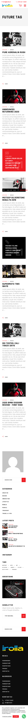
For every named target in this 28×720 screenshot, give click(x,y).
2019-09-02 (4, 49)
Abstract (4, 565)
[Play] (3, 190)
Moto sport (5, 569)
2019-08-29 (4, 400)
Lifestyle (5, 502)
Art (17, 565)
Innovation (6, 499)
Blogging (4, 567)
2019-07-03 (10, 524)
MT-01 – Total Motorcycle (12, 539)
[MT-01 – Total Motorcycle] (5, 538)
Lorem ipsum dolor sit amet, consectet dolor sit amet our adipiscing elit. (13, 163)
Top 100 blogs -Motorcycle (13, 526)
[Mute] (18, 190)
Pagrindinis (6, 660)
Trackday (5, 510)
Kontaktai (5, 671)
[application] (14, 190)
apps (11, 565)
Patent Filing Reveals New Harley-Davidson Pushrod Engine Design (13, 250)
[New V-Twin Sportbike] (5, 532)
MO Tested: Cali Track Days (10, 344)
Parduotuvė (6, 663)
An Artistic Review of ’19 (16, 546)
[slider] (22, 190)
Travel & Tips (7, 513)
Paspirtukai (6, 666)
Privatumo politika (7, 716)
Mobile (12, 49)
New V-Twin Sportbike (15, 533)
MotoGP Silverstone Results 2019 (13, 198)
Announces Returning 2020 (10, 110)
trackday (14, 569)
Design (4, 496)
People (4, 507)
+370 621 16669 (21, 1)
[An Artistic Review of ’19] (5, 545)
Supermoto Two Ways (11, 285)
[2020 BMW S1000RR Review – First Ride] (14, 390)
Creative (5, 493)
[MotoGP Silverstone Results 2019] (14, 185)
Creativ (12, 567)
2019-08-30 (4, 281)
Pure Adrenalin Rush (13, 52)
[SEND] (23, 616)
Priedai (4, 668)
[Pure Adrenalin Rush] (14, 39)
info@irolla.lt (7, 1)
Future (19, 567)
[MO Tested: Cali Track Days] (14, 330)
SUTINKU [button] (16, 716)
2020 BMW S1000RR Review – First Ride (12, 403)
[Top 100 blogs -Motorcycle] (5, 526)
